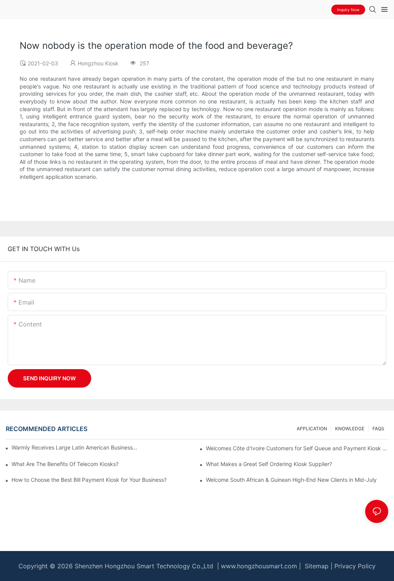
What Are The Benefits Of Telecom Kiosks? (65, 464)
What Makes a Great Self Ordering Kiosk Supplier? (269, 464)
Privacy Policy (355, 566)
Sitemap (316, 566)
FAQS (378, 428)
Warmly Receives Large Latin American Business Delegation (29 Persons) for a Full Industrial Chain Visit (75, 447)
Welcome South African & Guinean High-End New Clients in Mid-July (291, 479)
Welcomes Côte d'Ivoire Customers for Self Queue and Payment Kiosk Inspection (297, 448)
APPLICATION (312, 428)
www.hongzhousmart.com (259, 566)
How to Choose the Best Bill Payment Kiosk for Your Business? (89, 479)
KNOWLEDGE (349, 428)
